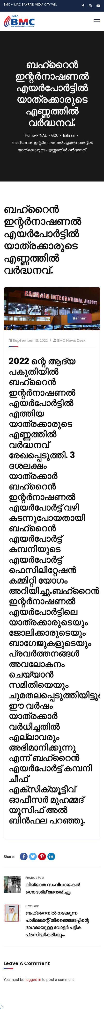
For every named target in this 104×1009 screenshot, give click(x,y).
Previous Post (34, 877)
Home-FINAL (36, 135)
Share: (9, 857)
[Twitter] (33, 856)
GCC (55, 135)
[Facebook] (24, 856)
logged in (33, 979)
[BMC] (19, 21)
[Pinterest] (42, 856)
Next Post (32, 906)
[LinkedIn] (51, 856)
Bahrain (69, 135)
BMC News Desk (71, 340)
